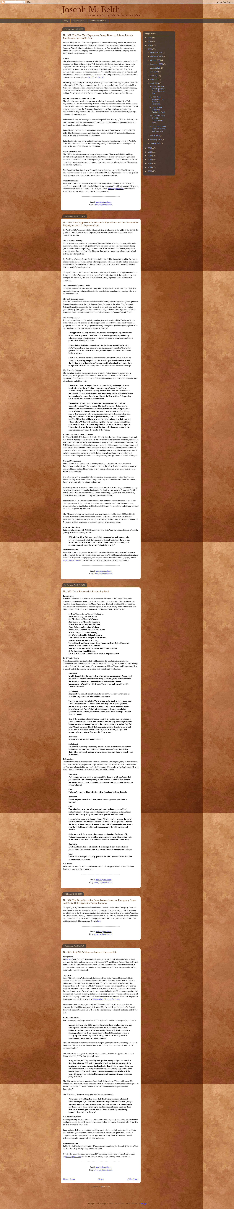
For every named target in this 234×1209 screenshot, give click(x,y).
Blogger (144, 1203)
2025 (150, 38)
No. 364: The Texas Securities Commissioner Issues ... (157, 119)
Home (101, 1179)
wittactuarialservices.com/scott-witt (106, 999)
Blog (66, 21)
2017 (150, 156)
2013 (150, 171)
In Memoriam (78, 21)
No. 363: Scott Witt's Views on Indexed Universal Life (90, 952)
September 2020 (156, 64)
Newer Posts (69, 1179)
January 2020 (155, 143)
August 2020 (155, 68)
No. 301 (101, 77)
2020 (150, 49)
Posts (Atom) (106, 1187)
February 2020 (156, 139)
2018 (150, 152)
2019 (150, 148)
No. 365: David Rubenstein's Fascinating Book (86, 591)
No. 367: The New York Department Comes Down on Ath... (157, 90)
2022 (150, 42)
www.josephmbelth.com (103, 205)
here (98, 921)
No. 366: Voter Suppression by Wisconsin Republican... (156, 100)
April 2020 (154, 83)
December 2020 (156, 53)
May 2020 (154, 79)
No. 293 (91, 77)
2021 (150, 45)
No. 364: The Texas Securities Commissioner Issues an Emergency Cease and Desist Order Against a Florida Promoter (99, 901)
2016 (150, 160)
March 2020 (155, 136)
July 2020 (154, 72)
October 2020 (155, 60)
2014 (150, 167)
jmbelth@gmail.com (115, 189)
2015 (150, 163)
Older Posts (132, 1179)
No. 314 (68, 959)
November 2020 (156, 56)
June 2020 (154, 76)
